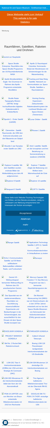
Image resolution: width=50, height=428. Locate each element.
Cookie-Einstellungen (32, 420)
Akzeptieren (25, 213)
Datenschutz (17, 420)
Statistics (25, 22)
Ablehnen (25, 219)
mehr (25, 224)
